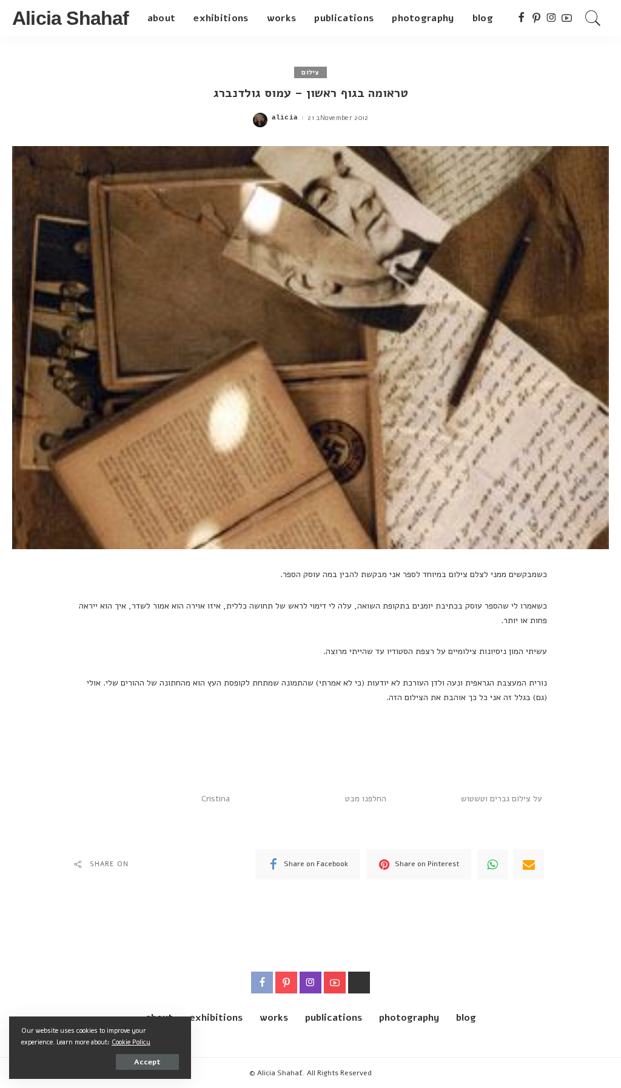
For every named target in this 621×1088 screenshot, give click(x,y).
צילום (310, 72)
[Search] (593, 18)
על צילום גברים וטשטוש (501, 798)
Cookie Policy (131, 1042)
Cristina (215, 798)
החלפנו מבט (365, 798)
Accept (147, 1062)
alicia (285, 118)
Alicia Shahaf (70, 18)
